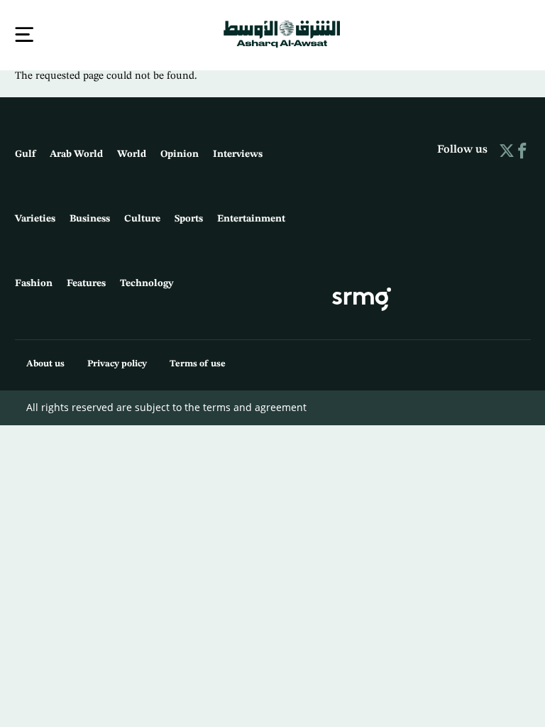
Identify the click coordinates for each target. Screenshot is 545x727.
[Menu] (24, 34)
